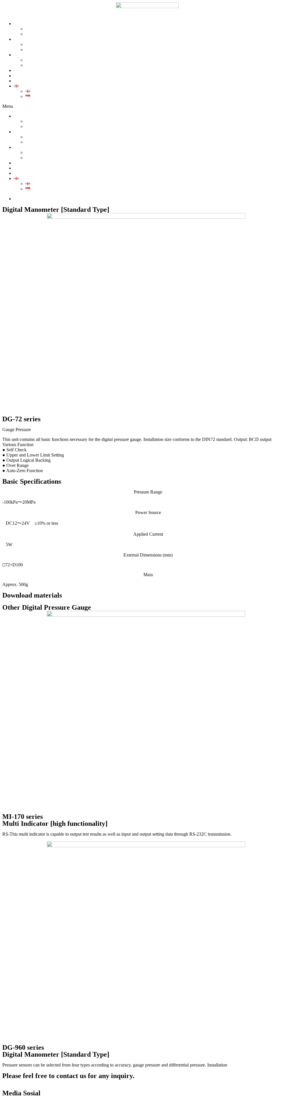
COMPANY (37, 28)
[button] (148, 106)
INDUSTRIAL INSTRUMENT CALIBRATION (71, 60)
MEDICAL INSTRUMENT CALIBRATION (68, 65)
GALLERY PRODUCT (48, 49)
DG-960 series (23, 1047)
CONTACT (25, 75)
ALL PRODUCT (41, 44)
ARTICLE (24, 80)
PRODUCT (25, 39)
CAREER (34, 33)
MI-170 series (22, 816)
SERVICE (23, 70)
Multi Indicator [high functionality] (55, 823)
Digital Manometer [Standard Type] (55, 1054)
